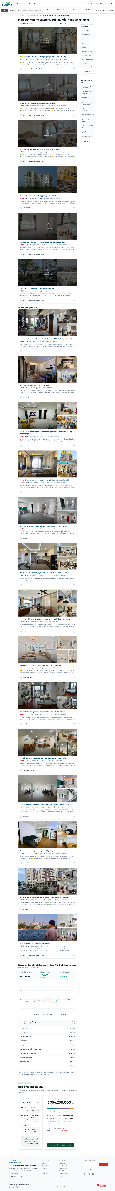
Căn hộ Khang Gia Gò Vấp (28, 1053)
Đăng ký (109, 3)
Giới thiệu (44, 1168)
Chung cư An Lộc (25, 1045)
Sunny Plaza (23, 1041)
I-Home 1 (23, 1066)
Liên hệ (43, 1171)
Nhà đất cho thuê (31, 4)
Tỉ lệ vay (23, 1107)
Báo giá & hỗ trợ (46, 1163)
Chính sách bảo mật (64, 1171)
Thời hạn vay (24, 1115)
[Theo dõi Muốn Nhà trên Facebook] (85, 1173)
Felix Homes (23, 1032)
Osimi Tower (85, 40)
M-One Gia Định (25, 1061)
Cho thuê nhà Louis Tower (87, 126)
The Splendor (24, 1028)
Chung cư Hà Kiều (25, 1036)
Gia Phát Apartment (26, 1057)
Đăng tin (89, 3)
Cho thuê (12, 10)
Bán (4, 10)
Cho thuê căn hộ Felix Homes (86, 109)
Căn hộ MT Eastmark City (88, 115)
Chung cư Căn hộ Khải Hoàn (87, 98)
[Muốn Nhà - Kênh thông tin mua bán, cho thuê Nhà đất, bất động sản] (8, 4)
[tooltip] (63, 10)
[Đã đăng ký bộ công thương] (101, 1186)
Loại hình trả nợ (25, 1126)
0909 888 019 (14, 1173)
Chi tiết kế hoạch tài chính (62, 1145)
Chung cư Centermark (85, 131)
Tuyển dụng (45, 1173)
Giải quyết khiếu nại (63, 1173)
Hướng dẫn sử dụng (63, 1176)
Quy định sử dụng (63, 1168)
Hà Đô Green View (87, 51)
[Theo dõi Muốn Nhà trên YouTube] (93, 1173)
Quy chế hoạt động (63, 1165)
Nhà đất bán (20, 4)
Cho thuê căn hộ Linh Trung (88, 120)
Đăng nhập (99, 3)
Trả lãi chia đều (35, 1130)
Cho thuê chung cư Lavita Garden (87, 103)
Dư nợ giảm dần (25, 1130)
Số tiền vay (34, 1107)
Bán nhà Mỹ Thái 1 (87, 136)
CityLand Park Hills (87, 67)
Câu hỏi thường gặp (47, 1165)
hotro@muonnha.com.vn (17, 1176)
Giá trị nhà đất (25, 1099)
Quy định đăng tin (63, 1163)
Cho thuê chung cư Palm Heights (87, 86)
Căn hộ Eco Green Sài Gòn (87, 92)
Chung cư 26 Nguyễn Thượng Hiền (30, 1049)
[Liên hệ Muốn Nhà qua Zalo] (89, 1173)
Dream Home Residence (86, 35)
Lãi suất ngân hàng (35, 1116)
